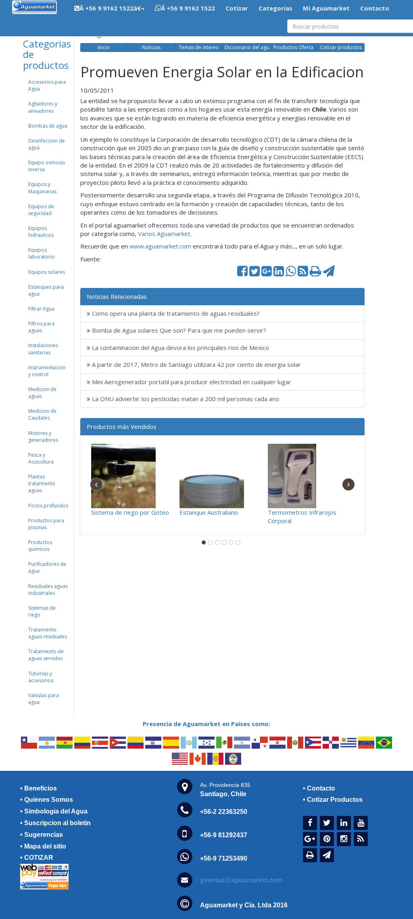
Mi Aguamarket (326, 8)
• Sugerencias (41, 834)
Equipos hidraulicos (41, 231)
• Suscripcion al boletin (55, 823)
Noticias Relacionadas (117, 296)
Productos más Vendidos (121, 426)
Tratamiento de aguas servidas (46, 655)
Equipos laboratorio (41, 253)
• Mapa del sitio (43, 846)
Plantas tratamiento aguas (41, 483)
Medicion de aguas (42, 392)
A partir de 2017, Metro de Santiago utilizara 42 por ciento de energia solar (195, 364)
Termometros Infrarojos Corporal (302, 516)
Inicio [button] (104, 47)
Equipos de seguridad (41, 210)
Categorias (275, 8)
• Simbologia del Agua (54, 811)
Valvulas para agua (43, 699)
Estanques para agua (46, 290)
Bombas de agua (47, 125)
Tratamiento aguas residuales (47, 633)
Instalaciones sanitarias (43, 349)
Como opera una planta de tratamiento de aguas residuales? (175, 313)
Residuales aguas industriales (48, 589)
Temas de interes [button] (198, 47)
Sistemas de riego (42, 611)
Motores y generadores (43, 436)
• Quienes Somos (46, 799)
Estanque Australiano (208, 512)
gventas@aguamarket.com (241, 880)
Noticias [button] (151, 47)
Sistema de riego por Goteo (130, 512)
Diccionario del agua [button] (247, 47)
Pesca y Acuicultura (41, 458)
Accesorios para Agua (47, 85)
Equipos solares (46, 272)
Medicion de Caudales (42, 414)
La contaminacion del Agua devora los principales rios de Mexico (179, 348)
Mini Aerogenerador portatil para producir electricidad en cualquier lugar (190, 382)
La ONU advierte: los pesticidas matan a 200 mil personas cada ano (184, 399)
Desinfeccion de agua (46, 144)
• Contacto (319, 788)
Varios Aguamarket (164, 234)
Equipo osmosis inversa (46, 166)
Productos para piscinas (46, 524)
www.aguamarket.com (160, 246)
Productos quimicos (40, 546)
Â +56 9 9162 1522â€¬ (111, 8)
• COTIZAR (36, 857)
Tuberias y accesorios (40, 677)
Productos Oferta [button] (293, 47)
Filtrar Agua (41, 308)
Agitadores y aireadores (42, 107)
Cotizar (236, 8)
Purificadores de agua (47, 567)
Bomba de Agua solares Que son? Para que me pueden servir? (178, 330)
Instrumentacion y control (46, 371)
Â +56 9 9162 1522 (188, 8)
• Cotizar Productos (333, 799)
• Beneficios (38, 788)
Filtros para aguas (41, 327)
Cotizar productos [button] (341, 47)
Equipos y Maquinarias (42, 188)
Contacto (374, 8)
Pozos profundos (48, 505)
